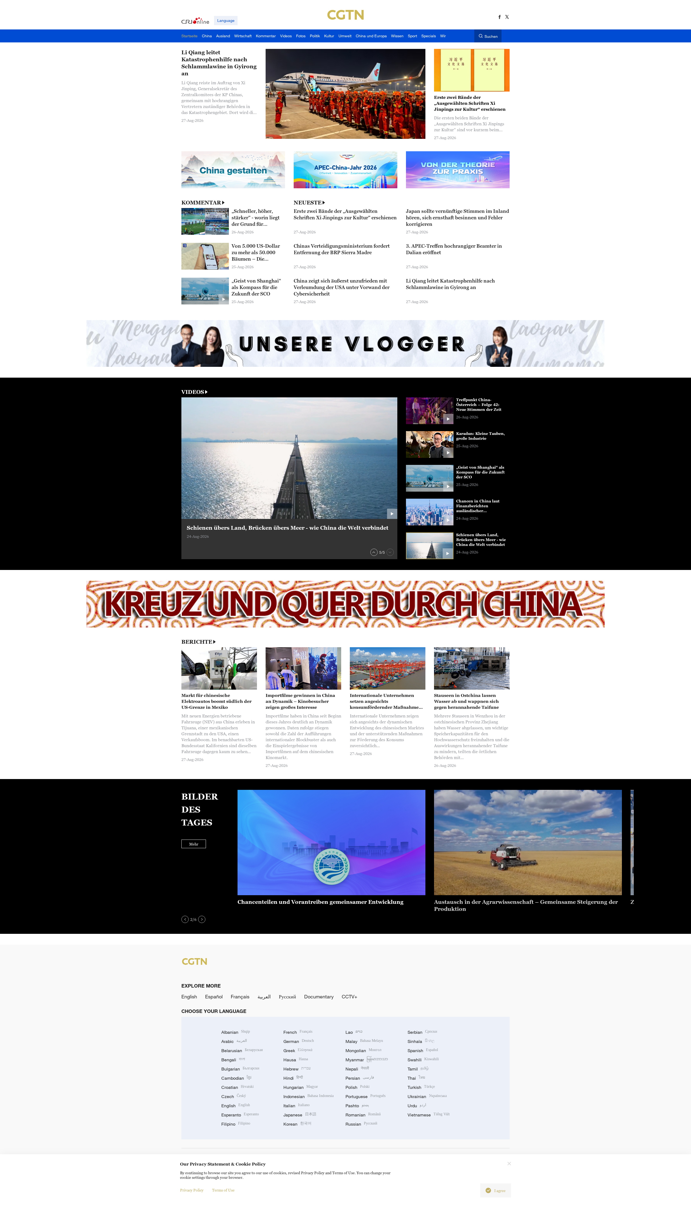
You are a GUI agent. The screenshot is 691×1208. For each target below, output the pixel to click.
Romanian (363, 1115)
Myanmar (367, 1059)
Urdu (417, 1105)
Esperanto (240, 1115)
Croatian (237, 1087)
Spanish (423, 1050)
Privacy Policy (192, 1190)
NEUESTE (307, 202)
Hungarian (300, 1087)
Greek (297, 1050)
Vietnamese (429, 1115)
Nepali (357, 1069)
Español (214, 996)
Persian (360, 1078)
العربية (264, 996)
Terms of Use (223, 1190)
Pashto (357, 1105)
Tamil (418, 1069)
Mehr (193, 844)
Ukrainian (427, 1096)
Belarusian (242, 1050)
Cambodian (236, 1078)
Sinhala (421, 1041)
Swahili (423, 1059)
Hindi (293, 1078)
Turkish (421, 1087)
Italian (296, 1105)
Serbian (422, 1032)
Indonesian (308, 1096)
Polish (358, 1087)
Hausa (295, 1059)
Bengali (233, 1059)
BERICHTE (196, 642)
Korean (297, 1124)
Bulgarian (240, 1069)
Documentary (319, 996)
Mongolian (363, 1050)
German (298, 1041)
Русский (287, 996)
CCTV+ (349, 996)
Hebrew (297, 1069)
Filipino (235, 1124)
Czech (233, 1096)
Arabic (234, 1041)
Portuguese (365, 1096)
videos (192, 392)
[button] (374, 552)
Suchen (491, 36)
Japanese (299, 1115)
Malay (364, 1041)
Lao (354, 1032)
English (189, 996)
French (297, 1032)
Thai (416, 1078)
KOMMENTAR (201, 202)
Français (240, 996)
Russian (361, 1124)
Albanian (235, 1032)
